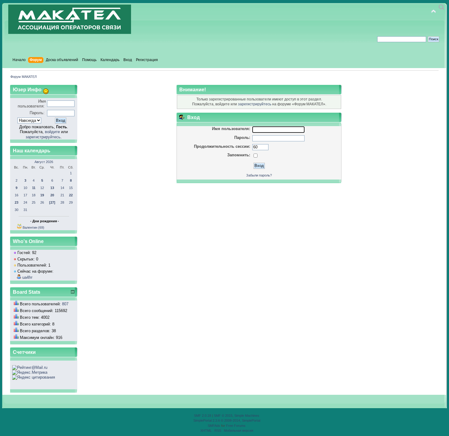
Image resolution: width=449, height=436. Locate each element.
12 (42, 188)
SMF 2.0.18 (202, 415)
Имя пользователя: (32, 103)
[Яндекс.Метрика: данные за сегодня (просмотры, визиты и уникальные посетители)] (29, 372)
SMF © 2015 (223, 415)
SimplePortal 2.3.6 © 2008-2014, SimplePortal (226, 420)
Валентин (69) (33, 227)
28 (62, 202)
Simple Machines (246, 415)
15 (71, 188)
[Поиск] (441, 7)
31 (25, 210)
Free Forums (236, 425)
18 (33, 195)
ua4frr (27, 277)
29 (71, 202)
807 (65, 304)
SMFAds (214, 425)
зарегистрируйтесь (43, 137)
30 (16, 210)
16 (16, 195)
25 (33, 202)
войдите (52, 131)
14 (62, 188)
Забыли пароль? (259, 175)
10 (25, 188)
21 (62, 195)
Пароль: (37, 113)
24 (25, 202)
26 (42, 202)
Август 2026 (44, 162)
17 (25, 195)
